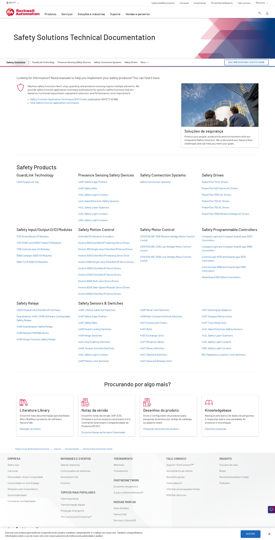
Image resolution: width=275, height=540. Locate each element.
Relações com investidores (23, 489)
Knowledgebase (211, 397)
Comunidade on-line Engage (23, 483)
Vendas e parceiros (138, 14)
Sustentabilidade (17, 495)
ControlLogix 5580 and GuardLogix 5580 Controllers (224, 269)
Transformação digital (73, 505)
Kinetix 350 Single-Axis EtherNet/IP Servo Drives (105, 249)
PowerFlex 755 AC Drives (215, 207)
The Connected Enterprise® (76, 517)
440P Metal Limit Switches (154, 310)
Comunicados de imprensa (75, 471)
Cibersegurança (69, 498)
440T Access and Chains (153, 323)
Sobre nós (13, 465)
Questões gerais (175, 477)
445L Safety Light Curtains (93, 214)
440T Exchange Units (152, 335)
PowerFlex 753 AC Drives (215, 201)
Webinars (119, 465)
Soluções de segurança (194, 85)
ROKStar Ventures (176, 495)
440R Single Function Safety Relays (36, 339)
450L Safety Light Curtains (93, 220)
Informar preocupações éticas (183, 489)
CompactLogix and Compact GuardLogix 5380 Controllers (227, 248)
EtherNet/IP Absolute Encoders (96, 236)
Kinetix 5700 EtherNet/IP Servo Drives (99, 275)
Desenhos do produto (152, 397)
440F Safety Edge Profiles (92, 182)
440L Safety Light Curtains (93, 195)
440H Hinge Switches (90, 335)
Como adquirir (174, 483)
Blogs (222, 471)
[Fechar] (269, 534)
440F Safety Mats (87, 188)
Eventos (65, 483)
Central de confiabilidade (22, 501)
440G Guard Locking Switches (95, 329)
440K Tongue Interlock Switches (96, 348)
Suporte (115, 14)
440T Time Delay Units (214, 323)
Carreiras (13, 471)
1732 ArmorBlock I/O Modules (33, 236)
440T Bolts (146, 329)
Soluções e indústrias (91, 14)
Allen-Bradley (121, 508)
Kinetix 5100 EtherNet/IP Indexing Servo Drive (103, 255)
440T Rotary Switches (152, 348)
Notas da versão (87, 397)
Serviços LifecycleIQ (125, 520)
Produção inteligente (72, 511)
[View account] (267, 13)
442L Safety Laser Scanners (93, 207)
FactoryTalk (120, 514)
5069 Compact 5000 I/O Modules (34, 255)
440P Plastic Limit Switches (93, 361)
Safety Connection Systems (155, 182)
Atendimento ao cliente (179, 471)
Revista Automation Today (234, 477)
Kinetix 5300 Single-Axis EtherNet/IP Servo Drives (106, 262)
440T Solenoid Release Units (156, 361)
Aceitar (250, 534)
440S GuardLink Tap (28, 182)
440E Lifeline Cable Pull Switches (96, 310)
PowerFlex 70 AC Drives (215, 182)
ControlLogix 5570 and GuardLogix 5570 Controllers (224, 259)
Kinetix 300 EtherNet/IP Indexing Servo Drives (104, 243)
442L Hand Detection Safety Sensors (98, 201)
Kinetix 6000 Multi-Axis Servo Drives (98, 281)
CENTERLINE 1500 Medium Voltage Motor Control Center (167, 238)
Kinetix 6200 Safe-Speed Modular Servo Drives (104, 287)
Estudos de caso (228, 465)
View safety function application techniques (54, 103)
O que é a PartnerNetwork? (128, 492)
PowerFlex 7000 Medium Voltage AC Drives (225, 214)
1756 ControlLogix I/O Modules (33, 249)
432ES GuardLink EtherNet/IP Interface (38, 310)
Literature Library (26, 397)
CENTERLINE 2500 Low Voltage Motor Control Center (165, 259)
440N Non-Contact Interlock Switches (161, 316)
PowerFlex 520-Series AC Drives (220, 188)
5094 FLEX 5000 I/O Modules (32, 262)
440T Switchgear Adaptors (217, 310)
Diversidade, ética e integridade (25, 477)
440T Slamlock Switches (153, 354)
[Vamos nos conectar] (271, 509)
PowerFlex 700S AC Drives (216, 195)
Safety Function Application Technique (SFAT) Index (58, 99)
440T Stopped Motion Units (217, 316)
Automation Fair (69, 477)
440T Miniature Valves (152, 342)
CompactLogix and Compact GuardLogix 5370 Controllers (227, 238)
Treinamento (121, 471)
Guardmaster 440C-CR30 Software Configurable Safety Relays (43, 318)
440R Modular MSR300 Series (33, 333)
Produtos (50, 14)
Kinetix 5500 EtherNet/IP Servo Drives (99, 268)
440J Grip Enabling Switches (94, 342)
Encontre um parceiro (126, 486)
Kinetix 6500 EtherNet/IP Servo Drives (99, 294)
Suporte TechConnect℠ (180, 465)
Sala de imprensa (70, 465)
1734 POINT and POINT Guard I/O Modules (39, 243)
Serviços (67, 14)
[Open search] (259, 13)
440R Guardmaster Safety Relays (35, 326)
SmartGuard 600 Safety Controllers (221, 277)
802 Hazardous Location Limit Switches (224, 354)
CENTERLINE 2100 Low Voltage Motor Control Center (165, 248)
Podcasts (224, 483)
